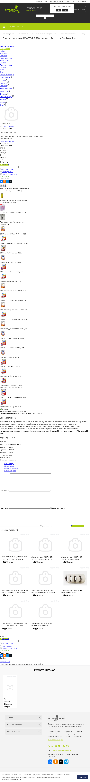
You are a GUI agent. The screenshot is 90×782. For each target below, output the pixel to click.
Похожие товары (6, 97)
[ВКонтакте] (1, 181)
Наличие (3, 99)
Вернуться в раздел (7, 75)
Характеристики (6, 88)
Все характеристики (7, 141)
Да (58, 10)
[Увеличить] (11, 121)
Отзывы (3, 94)
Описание (3, 86)
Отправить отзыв (77, 526)
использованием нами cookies (47, 777)
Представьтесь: (46, 526)
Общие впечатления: (57, 508)
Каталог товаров (15, 26)
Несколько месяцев (11, 468)
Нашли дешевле (7, 172)
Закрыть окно (5, 662)
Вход (73, 2)
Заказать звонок (31, 10)
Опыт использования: (8, 460)
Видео (2, 105)
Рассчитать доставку (9, 174)
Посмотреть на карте (55, 740)
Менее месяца (9, 466)
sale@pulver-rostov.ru (62, 751)
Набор (2, 80)
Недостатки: (4, 508)
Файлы (2, 102)
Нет (65, 10)
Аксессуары (4, 91)
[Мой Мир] (7, 181)
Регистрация (82, 2)
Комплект (3, 83)
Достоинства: (5, 490)
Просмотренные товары (45, 670)
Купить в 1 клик (7, 169)
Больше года (9, 464)
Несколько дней (10, 471)
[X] (10, 181)
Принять (83, 777)
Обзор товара (5, 77)
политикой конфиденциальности (13, 779)
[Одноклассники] (4, 181)
